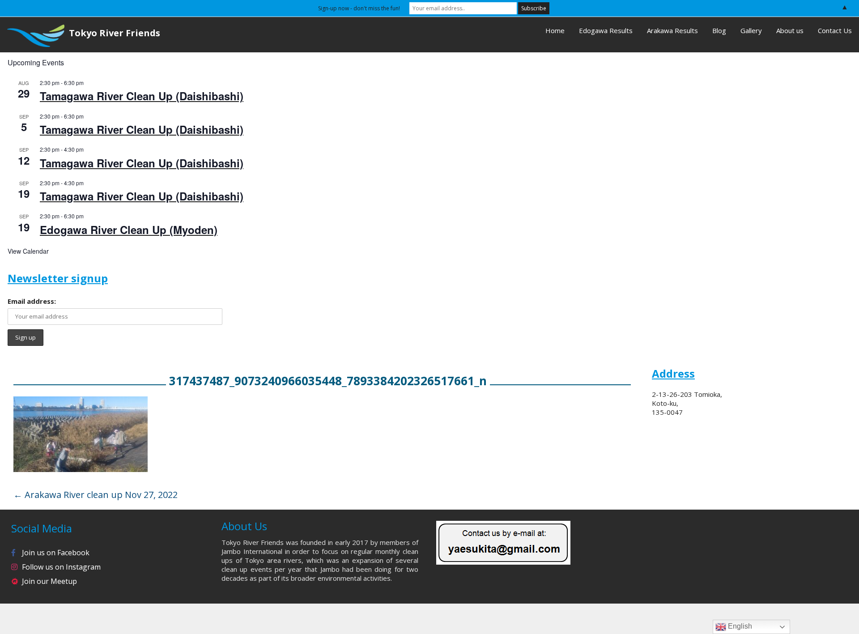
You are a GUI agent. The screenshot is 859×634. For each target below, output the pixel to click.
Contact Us (835, 30)
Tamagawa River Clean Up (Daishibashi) (141, 95)
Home (555, 30)
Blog (719, 30)
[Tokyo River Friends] (32, 34)
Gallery (751, 30)
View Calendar (28, 251)
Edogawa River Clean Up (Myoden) (128, 229)
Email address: (32, 301)
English (739, 626)
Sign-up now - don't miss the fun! (359, 8)
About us (790, 30)
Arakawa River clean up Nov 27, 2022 (95, 495)
